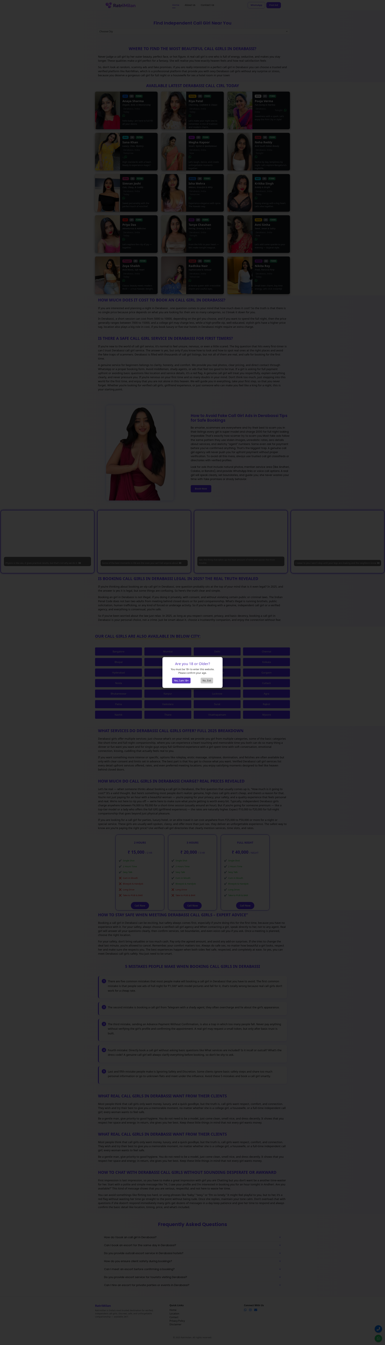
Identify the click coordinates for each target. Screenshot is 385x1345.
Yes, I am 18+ (181, 680)
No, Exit (207, 680)
